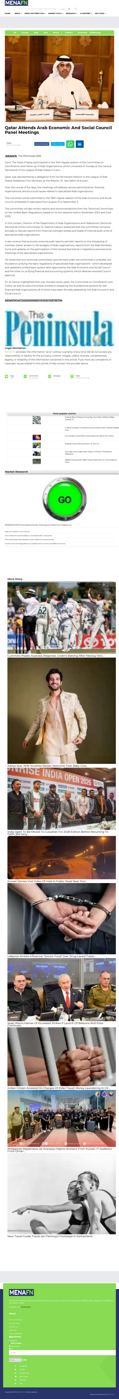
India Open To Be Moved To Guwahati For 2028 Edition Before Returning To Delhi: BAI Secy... (57, 833)
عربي (62, 8)
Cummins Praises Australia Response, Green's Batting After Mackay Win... (55, 655)
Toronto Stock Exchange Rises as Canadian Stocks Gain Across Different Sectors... (35, 544)
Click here (26, 1307)
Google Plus (24, 1373)
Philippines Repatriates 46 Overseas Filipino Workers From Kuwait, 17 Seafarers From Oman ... (59, 1150)
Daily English (16, 1343)
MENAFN (11, 156)
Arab (36, 32)
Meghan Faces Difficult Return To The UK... (82, 444)
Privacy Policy (14, 1323)
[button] (69, 8)
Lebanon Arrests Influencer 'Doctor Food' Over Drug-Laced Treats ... (52, 956)
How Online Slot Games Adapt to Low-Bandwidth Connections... (29, 536)
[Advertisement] (47, 22)
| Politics (68, 32)
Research (70, 13)
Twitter (22, 1370)
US (12, 32)
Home (7, 13)
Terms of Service (15, 1320)
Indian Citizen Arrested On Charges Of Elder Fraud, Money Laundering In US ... (58, 1088)
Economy (82, 32)
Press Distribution (34, 13)
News (17, 13)
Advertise (13, 1330)
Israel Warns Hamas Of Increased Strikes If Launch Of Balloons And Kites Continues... (55, 1024)
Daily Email (23, 1377)
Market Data (54, 13)
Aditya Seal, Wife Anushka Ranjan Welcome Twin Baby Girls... (47, 765)
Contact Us (13, 1327)
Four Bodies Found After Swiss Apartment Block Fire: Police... (90, 436)
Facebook (23, 1366)
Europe (25, 32)
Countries (85, 13)
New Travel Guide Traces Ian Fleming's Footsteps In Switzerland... (50, 1236)
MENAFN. (21, 1392)
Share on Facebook (41, 144)
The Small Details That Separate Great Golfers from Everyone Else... (30, 539)
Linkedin (22, 1380)
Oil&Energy (97, 32)
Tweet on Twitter (57, 144)
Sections (99, 13)
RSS (21, 1383)
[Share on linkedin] (80, 144)
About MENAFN (15, 1334)
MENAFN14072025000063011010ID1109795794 (33, 300)
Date (9, 143)
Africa (55, 32)
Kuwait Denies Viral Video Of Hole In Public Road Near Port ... (47, 881)
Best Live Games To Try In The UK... (17, 531)
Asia (45, 32)
